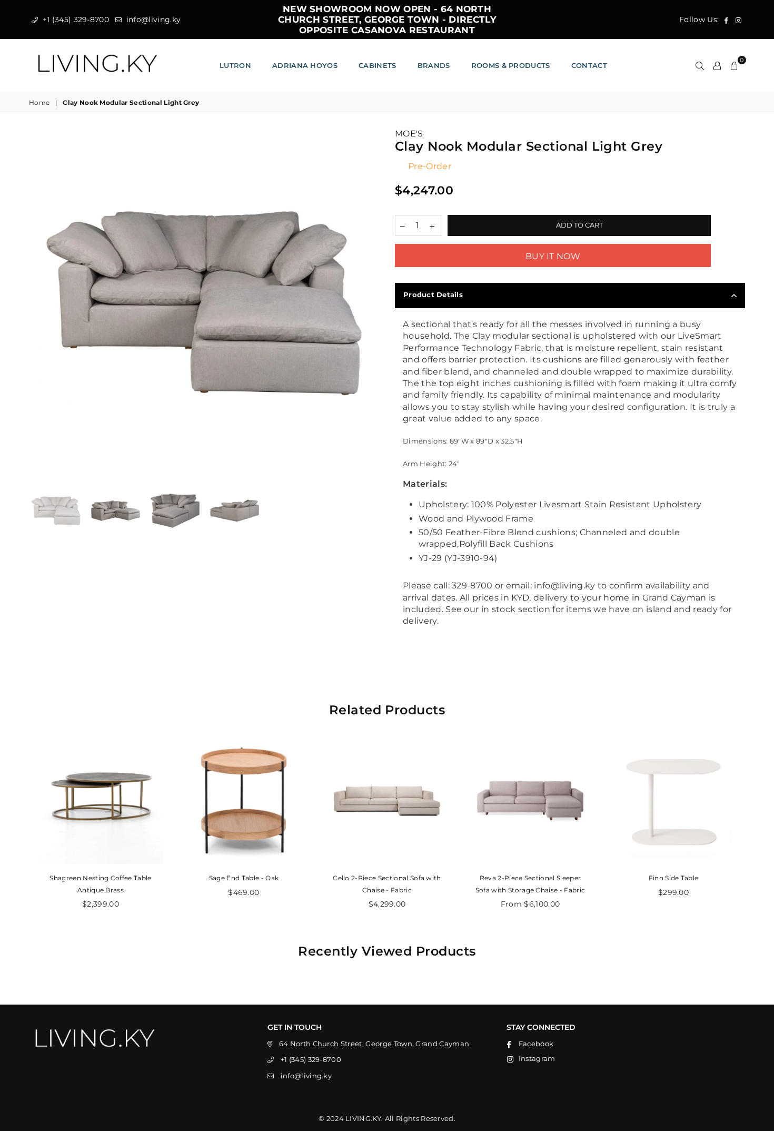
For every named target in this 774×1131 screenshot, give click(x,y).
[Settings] (717, 65)
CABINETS (377, 65)
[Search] (700, 65)
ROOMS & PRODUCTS (510, 65)
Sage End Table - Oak (244, 878)
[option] (204, 303)
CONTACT (589, 65)
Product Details (433, 294)
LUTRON (235, 65)
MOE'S (409, 134)
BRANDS (434, 65)
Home (39, 102)
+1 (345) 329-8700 (74, 19)
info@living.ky (152, 19)
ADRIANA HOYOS (305, 65)
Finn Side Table (674, 878)
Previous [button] (38, 303)
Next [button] (370, 303)
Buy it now (552, 256)
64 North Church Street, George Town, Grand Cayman (374, 1043)
